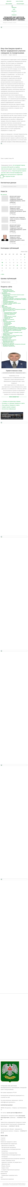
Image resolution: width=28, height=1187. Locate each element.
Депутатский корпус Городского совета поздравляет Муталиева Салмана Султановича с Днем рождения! (18, 210)
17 (2, 265)
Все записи (4, 194)
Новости (15, 55)
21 (17, 265)
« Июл (2, 274)
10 (2, 262)
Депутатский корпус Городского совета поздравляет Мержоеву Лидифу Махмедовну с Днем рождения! (17, 199)
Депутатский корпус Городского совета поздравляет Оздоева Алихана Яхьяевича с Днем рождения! (17, 238)
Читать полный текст (14, 396)
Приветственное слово (14, 371)
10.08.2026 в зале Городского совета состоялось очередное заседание (18, 219)
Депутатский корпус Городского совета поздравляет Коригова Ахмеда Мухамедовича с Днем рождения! (18, 228)
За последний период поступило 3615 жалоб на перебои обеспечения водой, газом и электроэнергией (13, 167)
